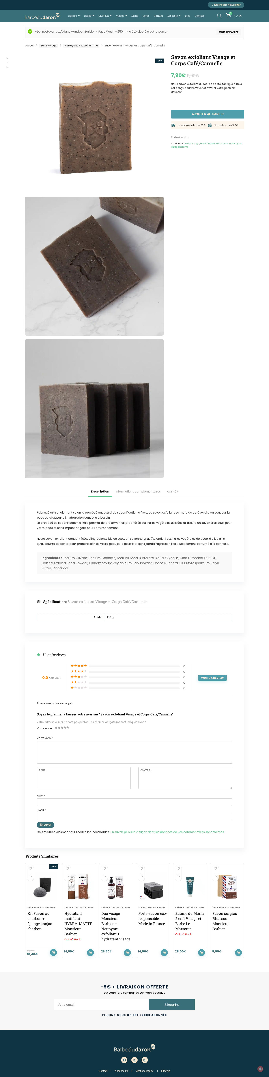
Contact (199, 15)
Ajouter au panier (208, 114)
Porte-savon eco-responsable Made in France (152, 918)
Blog (187, 15)
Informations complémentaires (138, 491)
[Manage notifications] (260, 1069)
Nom (41, 796)
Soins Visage (49, 45)
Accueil (29, 45)
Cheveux (103, 15)
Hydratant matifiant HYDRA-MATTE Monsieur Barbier (78, 923)
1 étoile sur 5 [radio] (56, 727)
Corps (146, 15)
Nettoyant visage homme (81, 45)
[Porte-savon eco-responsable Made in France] (152, 886)
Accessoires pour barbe (151, 907)
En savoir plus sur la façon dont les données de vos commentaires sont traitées (167, 832)
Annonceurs (121, 1071)
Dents (134, 15)
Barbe (87, 15)
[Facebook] (124, 1060)
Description (100, 491)
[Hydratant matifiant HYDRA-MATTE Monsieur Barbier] (79, 886)
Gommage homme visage (215, 143)
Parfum (158, 15)
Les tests (172, 15)
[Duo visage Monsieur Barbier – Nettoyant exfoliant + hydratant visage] (115, 886)
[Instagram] (134, 1060)
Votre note (44, 728)
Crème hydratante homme (78, 907)
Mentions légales (145, 1071)
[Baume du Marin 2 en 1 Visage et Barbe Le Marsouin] (189, 886)
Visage (120, 15)
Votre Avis (45, 738)
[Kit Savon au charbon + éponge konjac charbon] (42, 886)
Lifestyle (165, 1071)
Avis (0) (172, 491)
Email (41, 810)
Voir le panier (229, 32)
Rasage (72, 15)
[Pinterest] (145, 1060)
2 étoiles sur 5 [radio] (57, 727)
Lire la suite (90, 952)
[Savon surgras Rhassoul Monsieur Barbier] (227, 886)
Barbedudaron (179, 137)
